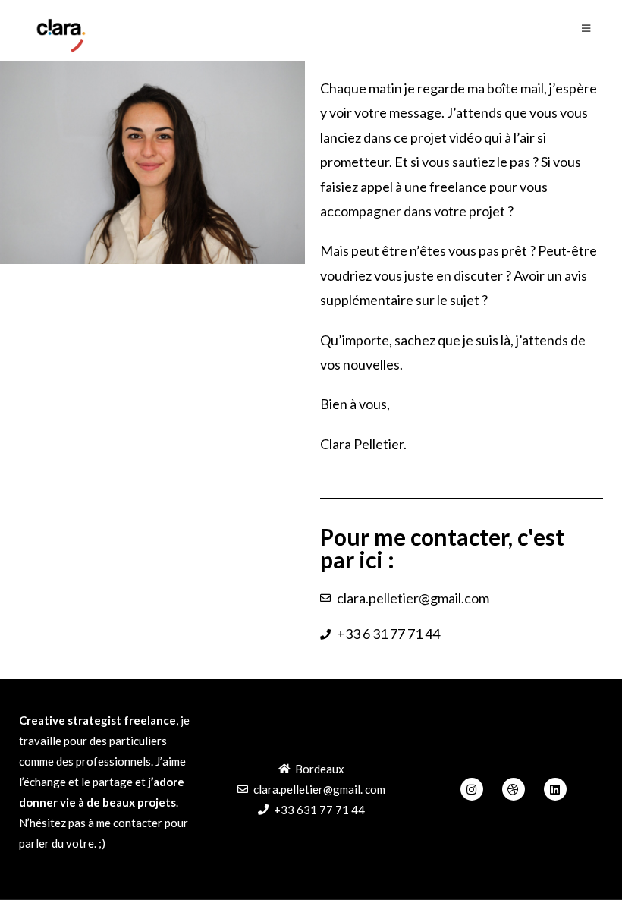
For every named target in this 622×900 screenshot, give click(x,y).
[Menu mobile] (586, 28)
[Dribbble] (513, 789)
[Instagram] (471, 789)
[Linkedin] (555, 789)
